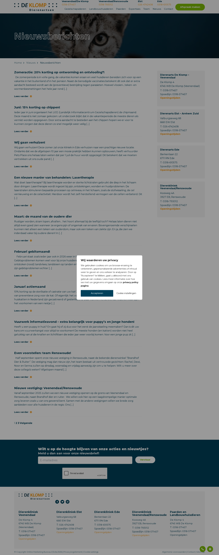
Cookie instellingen (126, 293)
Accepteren (97, 293)
